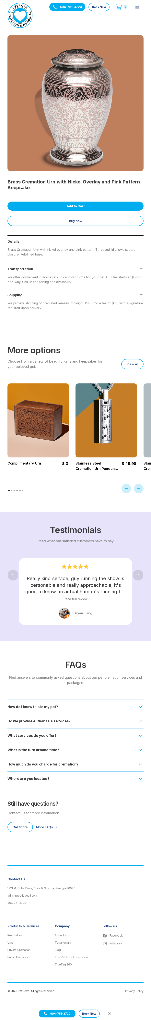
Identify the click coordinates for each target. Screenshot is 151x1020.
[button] (120, 7)
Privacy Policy (134, 991)
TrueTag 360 (63, 964)
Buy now (75, 221)
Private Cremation (18, 950)
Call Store (20, 827)
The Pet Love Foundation (71, 957)
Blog (58, 950)
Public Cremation (18, 957)
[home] (20, 15)
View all (132, 364)
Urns (10, 942)
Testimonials (63, 942)
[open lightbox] (75, 103)
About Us (61, 935)
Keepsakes (14, 935)
